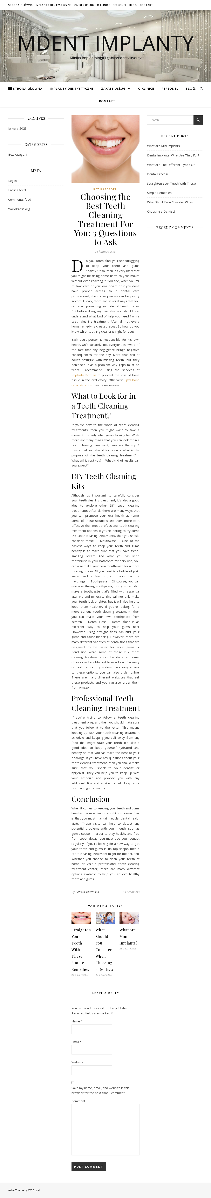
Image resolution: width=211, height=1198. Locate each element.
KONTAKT (146, 5)
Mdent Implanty (105, 42)
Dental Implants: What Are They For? (173, 155)
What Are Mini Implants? (164, 146)
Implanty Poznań (84, 375)
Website (77, 1062)
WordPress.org (19, 209)
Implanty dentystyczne (53, 5)
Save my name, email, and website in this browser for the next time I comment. (100, 1090)
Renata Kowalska (87, 892)
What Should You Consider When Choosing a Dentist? (105, 949)
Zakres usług (84, 5)
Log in (12, 180)
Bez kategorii (17, 154)
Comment (78, 1101)
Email (76, 1042)
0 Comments (131, 892)
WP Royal (34, 1190)
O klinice (103, 5)
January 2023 (17, 128)
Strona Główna (20, 5)
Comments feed (19, 199)
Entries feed (17, 190)
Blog (133, 5)
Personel (120, 5)
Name (77, 1021)
